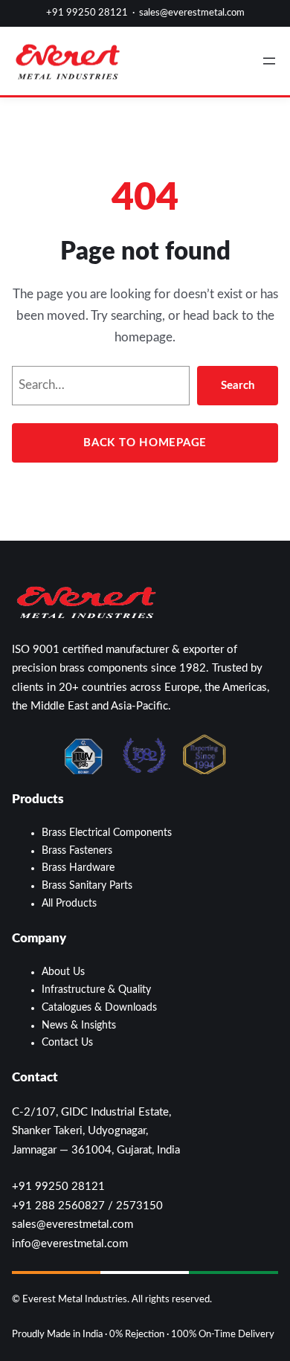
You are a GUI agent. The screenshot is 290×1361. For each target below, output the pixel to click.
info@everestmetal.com (70, 1243)
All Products (69, 903)
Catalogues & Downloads (99, 1008)
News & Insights (79, 1025)
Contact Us (67, 1042)
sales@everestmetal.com (192, 13)
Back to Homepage (145, 442)
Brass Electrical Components (107, 833)
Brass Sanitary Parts (87, 886)
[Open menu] (269, 61)
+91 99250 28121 (87, 13)
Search (237, 385)
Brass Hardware (78, 868)
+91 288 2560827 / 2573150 (87, 1206)
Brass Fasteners (77, 851)
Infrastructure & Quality (96, 990)
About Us (63, 972)
